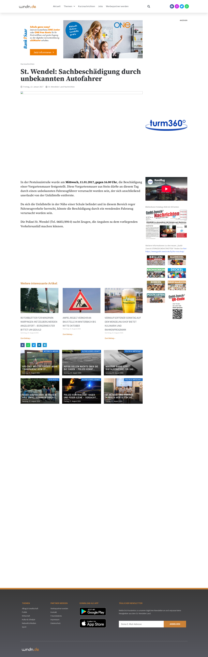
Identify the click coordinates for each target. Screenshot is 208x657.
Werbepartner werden (117, 6)
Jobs (100, 6)
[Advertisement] (82, 256)
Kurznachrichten (86, 6)
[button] (23, 345)
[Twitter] (182, 6)
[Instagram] (177, 6)
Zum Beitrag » (26, 338)
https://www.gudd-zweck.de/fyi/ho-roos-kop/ (164, 251)
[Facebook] (172, 6)
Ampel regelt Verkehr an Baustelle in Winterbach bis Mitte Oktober (79, 321)
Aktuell (57, 6)
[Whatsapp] (187, 6)
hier (184, 248)
